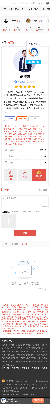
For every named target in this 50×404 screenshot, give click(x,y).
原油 (23, 9)
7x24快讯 (14, 3)
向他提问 (22, 119)
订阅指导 (10, 119)
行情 (33, 3)
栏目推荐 (5, 368)
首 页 (5, 3)
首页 (4, 9)
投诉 (34, 119)
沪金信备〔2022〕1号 (10, 395)
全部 (6, 244)
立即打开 (38, 400)
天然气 (37, 9)
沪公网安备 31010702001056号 (16, 381)
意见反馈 (25, 368)
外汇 (11, 9)
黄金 (17, 9)
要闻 (40, 3)
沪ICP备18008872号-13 (39, 381)
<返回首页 (42, 289)
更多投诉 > (44, 190)
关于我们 (35, 368)
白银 (30, 9)
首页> (4, 42)
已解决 (15, 244)
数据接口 (15, 368)
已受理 (25, 244)
